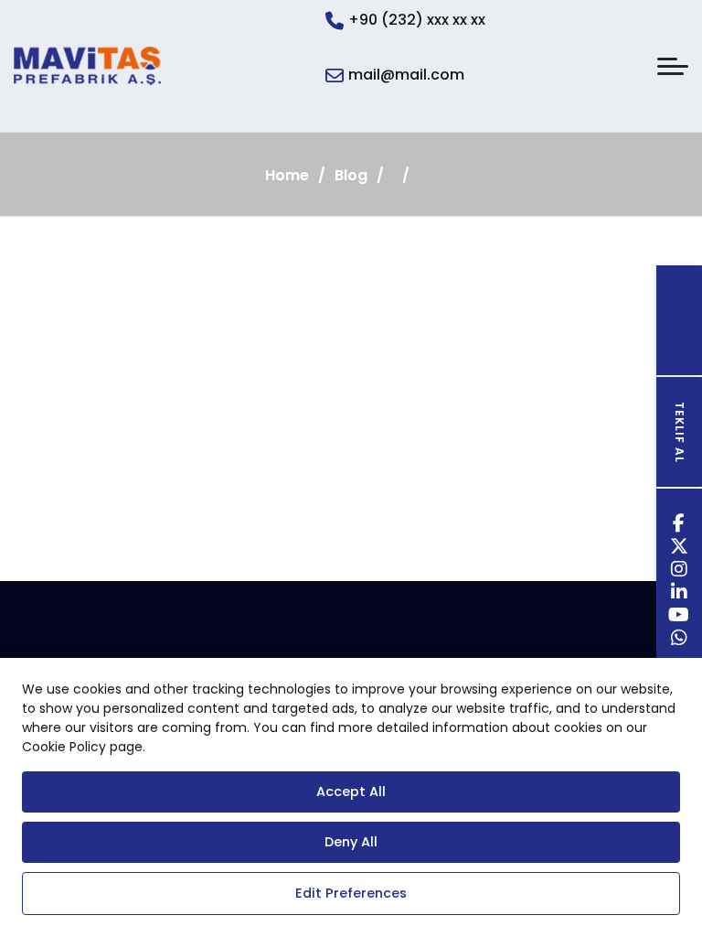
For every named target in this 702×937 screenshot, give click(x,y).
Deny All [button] (351, 842)
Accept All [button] (351, 791)
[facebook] (679, 525)
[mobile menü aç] (672, 66)
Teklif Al (679, 432)
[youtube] (679, 617)
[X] (679, 548)
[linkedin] (679, 594)
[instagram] (679, 571)
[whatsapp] (679, 640)
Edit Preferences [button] (351, 893)
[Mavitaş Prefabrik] (87, 66)
